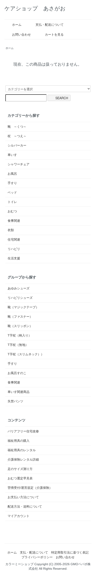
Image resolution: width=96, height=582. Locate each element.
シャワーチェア (18, 164)
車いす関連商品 (18, 392)
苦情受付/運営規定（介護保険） (30, 487)
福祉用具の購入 (18, 440)
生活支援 (14, 258)
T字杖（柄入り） (19, 335)
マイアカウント (18, 516)
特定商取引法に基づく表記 (70, 552)
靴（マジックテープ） (23, 307)
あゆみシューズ (18, 288)
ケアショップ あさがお (35, 8)
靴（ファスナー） (20, 316)
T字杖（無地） (18, 345)
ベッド (12, 192)
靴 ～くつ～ (17, 126)
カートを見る (54, 34)
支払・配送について (49, 24)
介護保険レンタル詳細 (23, 459)
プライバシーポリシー (37, 557)
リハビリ (14, 249)
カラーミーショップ (19, 564)
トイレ (12, 202)
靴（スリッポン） (20, 326)
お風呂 (12, 173)
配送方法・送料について (25, 506)
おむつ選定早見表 (20, 478)
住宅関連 (14, 239)
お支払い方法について (23, 497)
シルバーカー (17, 145)
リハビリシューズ (20, 298)
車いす (12, 155)
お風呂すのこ (17, 373)
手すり (12, 183)
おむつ (12, 211)
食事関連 (14, 220)
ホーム (16, 24)
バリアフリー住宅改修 (23, 431)
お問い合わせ (21, 34)
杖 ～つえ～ (17, 136)
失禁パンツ (15, 401)
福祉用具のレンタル (22, 450)
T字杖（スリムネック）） (26, 354)
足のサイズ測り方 (20, 469)
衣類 (11, 230)
